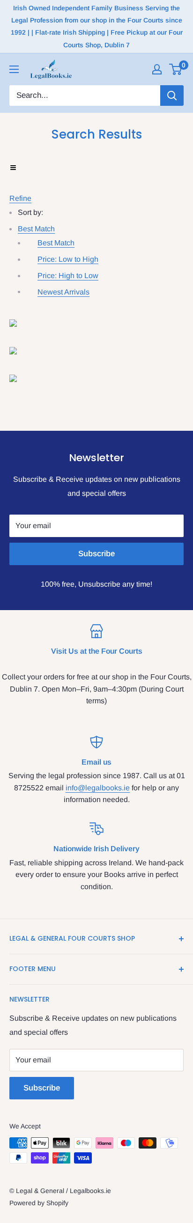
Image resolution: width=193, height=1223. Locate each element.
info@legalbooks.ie (98, 788)
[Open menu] (14, 69)
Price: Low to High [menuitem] (67, 259)
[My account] (157, 69)
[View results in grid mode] (96, 323)
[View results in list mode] (96, 350)
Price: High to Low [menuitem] (67, 276)
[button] (36, 229)
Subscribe (96, 553)
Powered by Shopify (38, 1203)
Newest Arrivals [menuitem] (63, 292)
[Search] (172, 95)
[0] (176, 69)
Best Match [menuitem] (55, 243)
